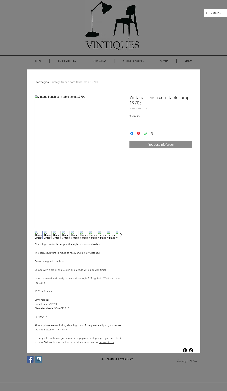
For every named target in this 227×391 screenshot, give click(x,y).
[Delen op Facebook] (132, 133)
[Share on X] (152, 133)
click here (61, 329)
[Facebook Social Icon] (30, 359)
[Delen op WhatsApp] (145, 133)
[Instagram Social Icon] (38, 359)
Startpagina (42, 82)
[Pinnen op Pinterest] (138, 133)
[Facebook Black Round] (185, 350)
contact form (106, 342)
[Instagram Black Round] (191, 350)
